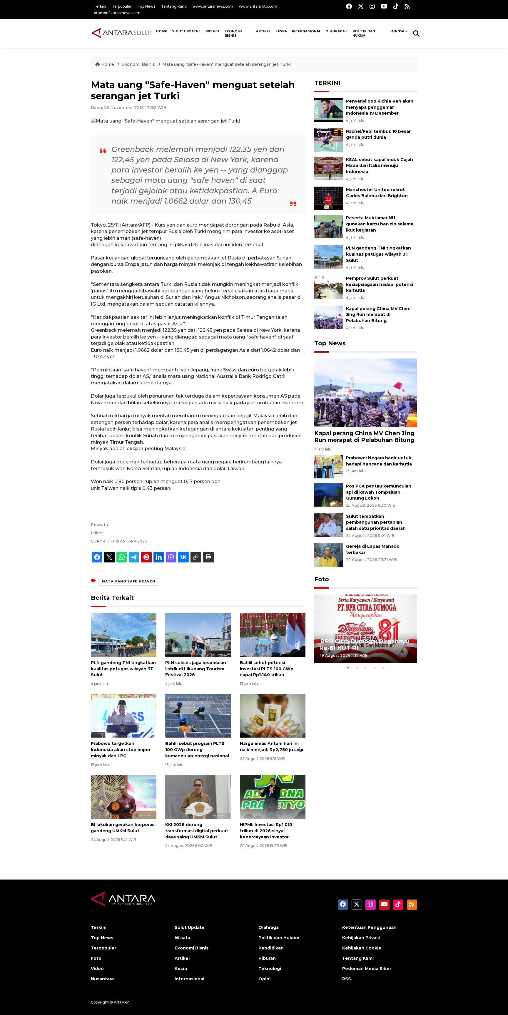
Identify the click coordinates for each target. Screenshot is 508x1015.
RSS (346, 978)
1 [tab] (348, 668)
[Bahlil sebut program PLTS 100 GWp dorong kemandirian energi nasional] (198, 715)
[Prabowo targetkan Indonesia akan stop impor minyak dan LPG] (123, 715)
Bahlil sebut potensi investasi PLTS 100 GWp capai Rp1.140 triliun (266, 669)
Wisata (212, 31)
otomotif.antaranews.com (117, 13)
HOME (161, 31)
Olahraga (335, 31)
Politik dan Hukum (363, 33)
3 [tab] (366, 668)
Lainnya (397, 31)
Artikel (263, 31)
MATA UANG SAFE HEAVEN (128, 581)
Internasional (306, 31)
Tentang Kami (174, 6)
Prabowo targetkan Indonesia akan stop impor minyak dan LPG (121, 749)
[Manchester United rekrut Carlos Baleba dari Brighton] (328, 198)
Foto (321, 579)
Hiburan (267, 958)
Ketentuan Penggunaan (369, 927)
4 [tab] (374, 668)
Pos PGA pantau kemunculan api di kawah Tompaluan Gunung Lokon (378, 492)
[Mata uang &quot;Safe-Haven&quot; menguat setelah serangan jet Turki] (365, 392)
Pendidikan (271, 948)
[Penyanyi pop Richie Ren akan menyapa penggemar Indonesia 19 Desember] (328, 109)
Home (107, 64)
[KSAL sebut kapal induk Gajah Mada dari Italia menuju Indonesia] (328, 168)
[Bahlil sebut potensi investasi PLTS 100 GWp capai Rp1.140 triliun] (272, 634)
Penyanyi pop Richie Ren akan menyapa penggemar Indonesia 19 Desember (379, 107)
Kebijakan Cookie (361, 948)
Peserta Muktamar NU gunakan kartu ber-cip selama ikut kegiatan (379, 224)
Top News (146, 6)
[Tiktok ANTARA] (396, 6)
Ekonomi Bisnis (233, 33)
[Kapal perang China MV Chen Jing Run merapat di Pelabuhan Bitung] (328, 317)
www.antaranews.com (213, 6)
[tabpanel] (365, 628)
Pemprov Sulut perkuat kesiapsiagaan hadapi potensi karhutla (379, 284)
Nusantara (102, 978)
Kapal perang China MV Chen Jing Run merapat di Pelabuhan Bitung (378, 315)
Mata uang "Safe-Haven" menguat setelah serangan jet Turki (226, 64)
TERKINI (327, 82)
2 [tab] (357, 668)
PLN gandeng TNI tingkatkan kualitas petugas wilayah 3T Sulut (123, 669)
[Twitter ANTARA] (361, 6)
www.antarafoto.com (258, 6)
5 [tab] (383, 668)
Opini (264, 978)
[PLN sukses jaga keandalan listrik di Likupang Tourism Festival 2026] (198, 634)
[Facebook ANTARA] (349, 6)
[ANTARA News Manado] (122, 33)
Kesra (281, 31)
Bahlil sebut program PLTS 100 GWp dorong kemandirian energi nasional (197, 749)
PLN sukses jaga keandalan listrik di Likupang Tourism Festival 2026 (195, 669)
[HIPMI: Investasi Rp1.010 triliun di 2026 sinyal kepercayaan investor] (272, 796)
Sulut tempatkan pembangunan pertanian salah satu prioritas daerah (376, 522)
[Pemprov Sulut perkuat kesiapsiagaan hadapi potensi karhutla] (328, 286)
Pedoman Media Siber (366, 968)
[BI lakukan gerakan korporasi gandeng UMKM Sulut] (123, 796)
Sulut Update (185, 31)
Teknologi (269, 968)
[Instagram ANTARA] (372, 6)
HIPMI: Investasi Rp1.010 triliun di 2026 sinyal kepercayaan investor (266, 831)
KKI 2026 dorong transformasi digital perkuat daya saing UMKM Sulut (196, 831)
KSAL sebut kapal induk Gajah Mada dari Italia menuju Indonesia (379, 166)
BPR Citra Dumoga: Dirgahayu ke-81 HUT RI (364, 644)
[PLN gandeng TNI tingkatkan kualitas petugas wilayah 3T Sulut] (123, 634)
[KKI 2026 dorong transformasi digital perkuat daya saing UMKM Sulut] (198, 796)
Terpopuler (122, 6)
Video (97, 968)
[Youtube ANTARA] (384, 6)
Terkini (100, 6)
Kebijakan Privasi (361, 937)
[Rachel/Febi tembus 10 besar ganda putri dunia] (328, 140)
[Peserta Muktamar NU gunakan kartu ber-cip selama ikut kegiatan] (328, 226)
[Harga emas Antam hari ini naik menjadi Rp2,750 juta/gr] (272, 715)
